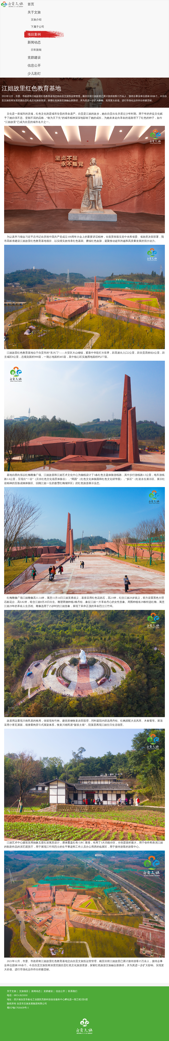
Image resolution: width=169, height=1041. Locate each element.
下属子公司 (37, 26)
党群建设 (34, 57)
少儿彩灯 (34, 73)
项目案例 (34, 34)
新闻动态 (34, 42)
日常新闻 (36, 49)
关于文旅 (34, 12)
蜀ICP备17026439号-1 (18, 1007)
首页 (31, 4)
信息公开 (34, 65)
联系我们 (72, 991)
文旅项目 (23, 991)
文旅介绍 (36, 19)
